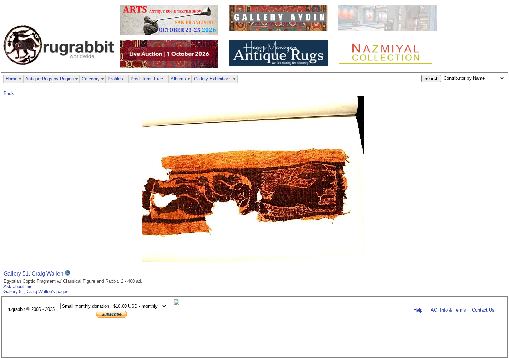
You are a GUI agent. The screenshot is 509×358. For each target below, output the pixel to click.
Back (8, 93)
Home (11, 78)
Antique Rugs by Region (49, 78)
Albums (178, 78)
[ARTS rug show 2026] (171, 33)
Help (417, 309)
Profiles (115, 78)
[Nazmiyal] (387, 63)
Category (91, 78)
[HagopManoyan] (280, 64)
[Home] (60, 68)
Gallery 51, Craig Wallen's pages (36, 291)
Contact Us (483, 309)
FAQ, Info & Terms (447, 309)
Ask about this (18, 286)
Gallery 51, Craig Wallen (33, 274)
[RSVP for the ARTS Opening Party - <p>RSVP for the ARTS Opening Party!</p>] (178, 303)
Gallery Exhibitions (213, 78)
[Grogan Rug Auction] (171, 66)
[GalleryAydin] (280, 29)
